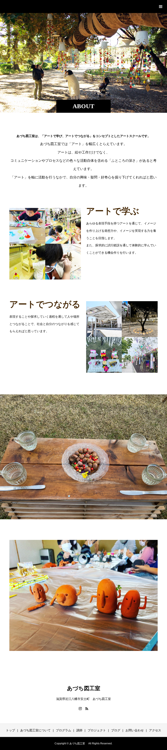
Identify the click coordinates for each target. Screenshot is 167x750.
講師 (79, 730)
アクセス (155, 730)
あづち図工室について (35, 730)
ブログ (115, 730)
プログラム (63, 730)
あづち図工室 (29, 6)
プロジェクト (97, 730)
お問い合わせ (134, 730)
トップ (10, 730)
